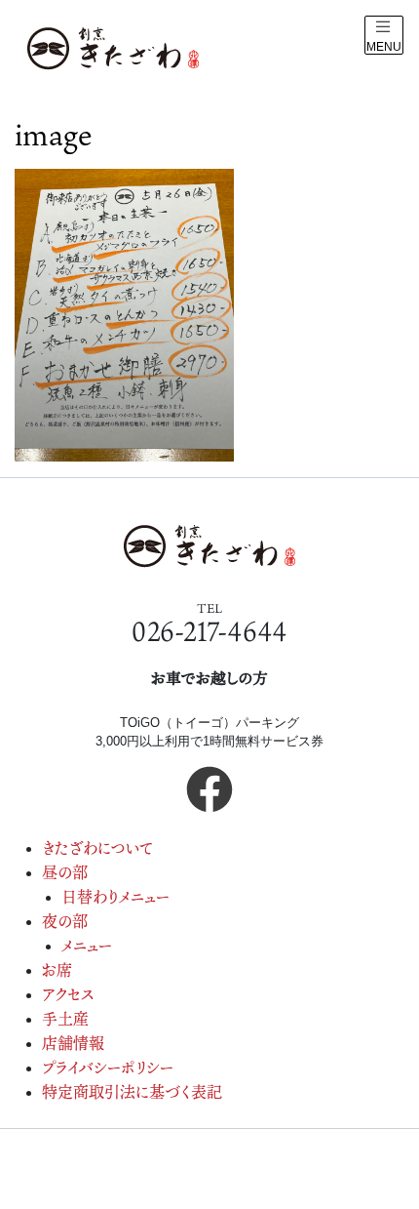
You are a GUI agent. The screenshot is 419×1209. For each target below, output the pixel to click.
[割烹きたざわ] (113, 49)
